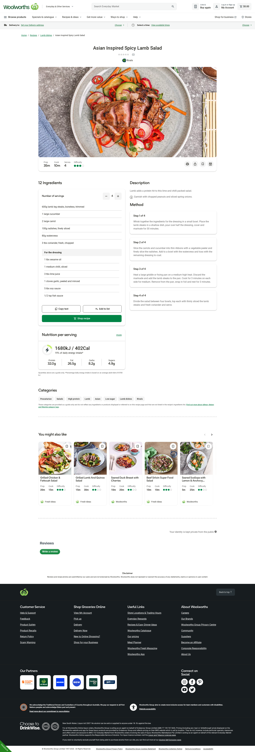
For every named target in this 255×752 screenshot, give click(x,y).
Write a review (51, 552)
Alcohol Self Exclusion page (170, 740)
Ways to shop (118, 17)
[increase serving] (118, 196)
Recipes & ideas (70, 17)
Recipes (33, 35)
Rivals (129, 60)
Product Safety (28, 624)
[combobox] (134, 6)
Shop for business (224, 17)
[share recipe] (195, 164)
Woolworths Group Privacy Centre (198, 624)
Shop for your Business (86, 642)
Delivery (78, 624)
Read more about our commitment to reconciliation (50, 711)
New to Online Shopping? (87, 636)
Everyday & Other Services (58, 6)
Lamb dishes (46, 35)
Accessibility (208, 749)
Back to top (224, 592)
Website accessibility (147, 709)
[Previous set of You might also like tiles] (204, 434)
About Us (186, 654)
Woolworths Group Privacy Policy (109, 749)
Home (24, 35)
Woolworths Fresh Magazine (142, 648)
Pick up (77, 618)
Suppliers (186, 636)
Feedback (25, 618)
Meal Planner (134, 642)
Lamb (87, 399)
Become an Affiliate (191, 642)
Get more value (94, 17)
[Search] (173, 6)
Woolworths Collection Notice (170, 749)
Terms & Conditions (193, 749)
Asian (97, 399)
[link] (127, 54)
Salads (60, 399)
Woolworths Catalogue (139, 630)
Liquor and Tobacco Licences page (162, 735)
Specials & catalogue (43, 17)
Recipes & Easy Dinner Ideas (142, 624)
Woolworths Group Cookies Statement (140, 749)
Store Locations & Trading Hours (144, 612)
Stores (248, 17)
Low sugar (110, 399)
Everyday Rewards (137, 618)
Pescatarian (46, 399)
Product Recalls (28, 630)
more (119, 335)
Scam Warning (27, 642)
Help (135, 17)
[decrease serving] (106, 196)
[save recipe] (203, 164)
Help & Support (28, 612)
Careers (185, 612)
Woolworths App (136, 654)
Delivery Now (80, 630)
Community (187, 630)
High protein (74, 399)
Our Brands (187, 618)
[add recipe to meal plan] (210, 164)
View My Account (83, 612)
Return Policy (27, 636)
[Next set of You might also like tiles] (212, 434)
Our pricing (133, 636)
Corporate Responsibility (194, 648)
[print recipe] (187, 164)
